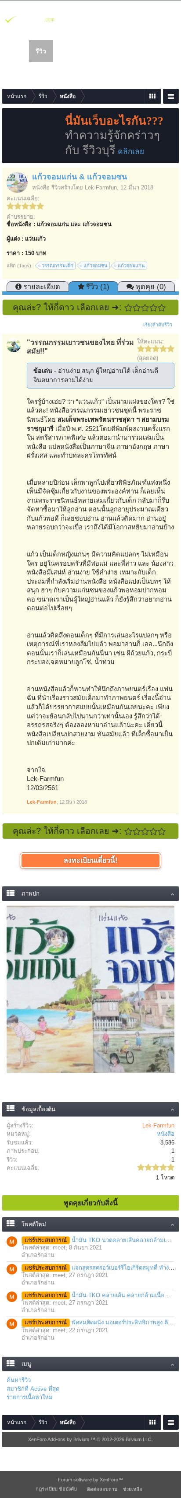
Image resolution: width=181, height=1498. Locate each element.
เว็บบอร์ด (71, 51)
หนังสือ (41, 187)
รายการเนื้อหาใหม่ (30, 1397)
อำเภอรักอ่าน (38, 1255)
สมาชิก (106, 51)
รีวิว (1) (97, 286)
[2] (137, 308)
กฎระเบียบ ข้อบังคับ (56, 1488)
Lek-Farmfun (101, 187)
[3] (145, 308)
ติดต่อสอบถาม (102, 1489)
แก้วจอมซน (95, 265)
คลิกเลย (131, 151)
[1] (128, 308)
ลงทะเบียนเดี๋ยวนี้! (90, 860)
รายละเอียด (41, 286)
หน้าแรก (18, 51)
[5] (162, 308)
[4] (153, 308)
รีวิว (41, 51)
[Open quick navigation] (152, 96)
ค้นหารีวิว (19, 1380)
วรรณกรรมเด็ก (57, 265)
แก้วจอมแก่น (131, 265)
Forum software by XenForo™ (90, 1479)
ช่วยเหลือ (132, 1489)
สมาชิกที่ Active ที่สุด (33, 1389)
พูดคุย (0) (151, 286)
